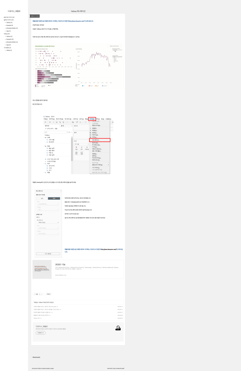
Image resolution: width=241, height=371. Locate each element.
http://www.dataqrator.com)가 (109, 249)
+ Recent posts (36, 357)
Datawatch (9, 25)
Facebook (43, 368)
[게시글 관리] (42, 294)
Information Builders (12, 28)
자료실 (7, 34)
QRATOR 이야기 (9, 17)
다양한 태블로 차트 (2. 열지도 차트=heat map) (45, 306)
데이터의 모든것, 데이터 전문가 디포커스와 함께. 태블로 (51, 329)
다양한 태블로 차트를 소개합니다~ (42, 312)
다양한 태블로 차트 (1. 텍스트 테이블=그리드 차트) (46, 309)
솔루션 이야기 (9, 20)
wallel (123, 368)
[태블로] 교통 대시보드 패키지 (41, 315)
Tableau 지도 (37, 318)
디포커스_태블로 (14, 11)
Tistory (114, 368)
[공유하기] (40, 294)
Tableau (9, 22)
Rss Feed (34, 368)
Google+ (52, 368)
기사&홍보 (7, 47)
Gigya (8, 31)
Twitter (39, 368)
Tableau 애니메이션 (78, 11)
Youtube (48, 368)
